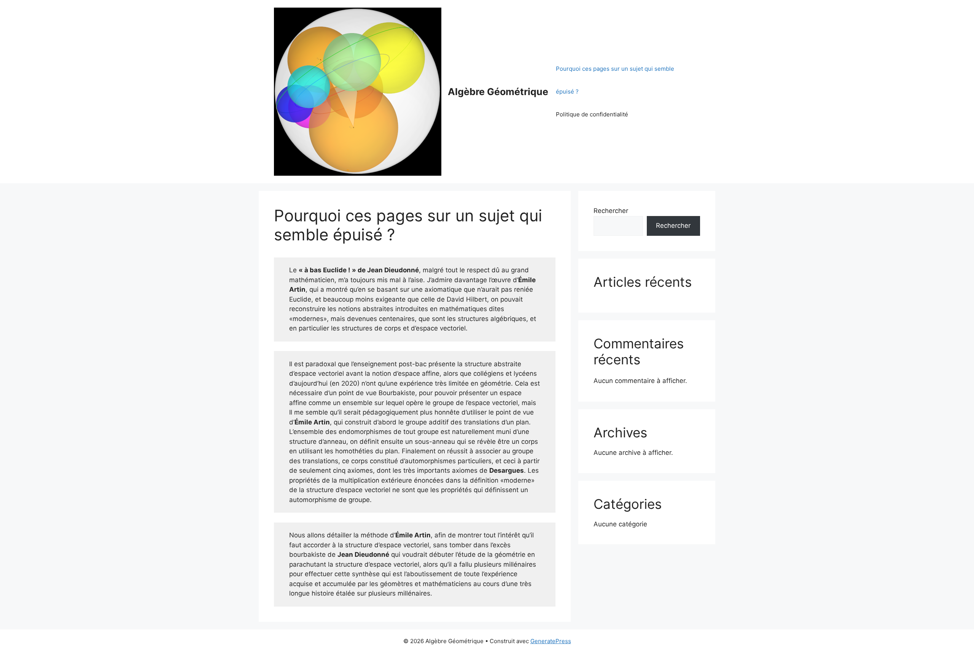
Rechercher (611, 210)
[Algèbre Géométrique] (357, 91)
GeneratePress (550, 641)
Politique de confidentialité (592, 114)
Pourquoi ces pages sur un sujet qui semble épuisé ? (615, 80)
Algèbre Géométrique (498, 91)
